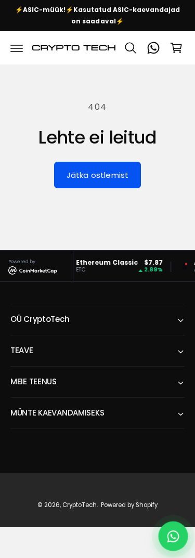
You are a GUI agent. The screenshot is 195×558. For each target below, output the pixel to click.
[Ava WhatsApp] (173, 536)
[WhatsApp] (153, 47)
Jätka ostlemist (97, 175)
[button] (16, 47)
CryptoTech (79, 505)
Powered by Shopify (129, 505)
